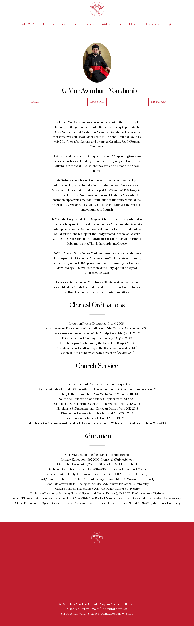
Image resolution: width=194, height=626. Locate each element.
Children (135, 24)
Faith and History (54, 24)
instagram (158, 101)
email (35, 101)
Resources (153, 24)
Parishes (105, 24)
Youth (120, 24)
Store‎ (75, 24)
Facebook (97, 101)
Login (168, 24)
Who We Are (30, 24)
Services (89, 24)
